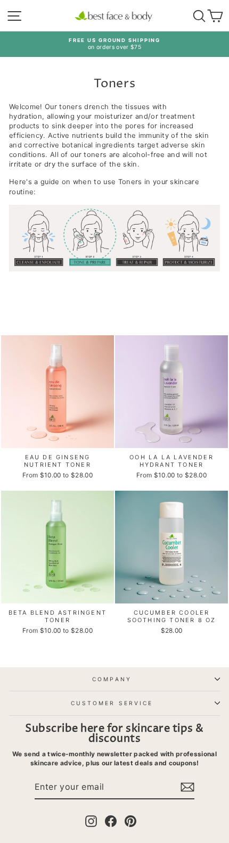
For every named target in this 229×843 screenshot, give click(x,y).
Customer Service (112, 703)
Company (112, 679)
